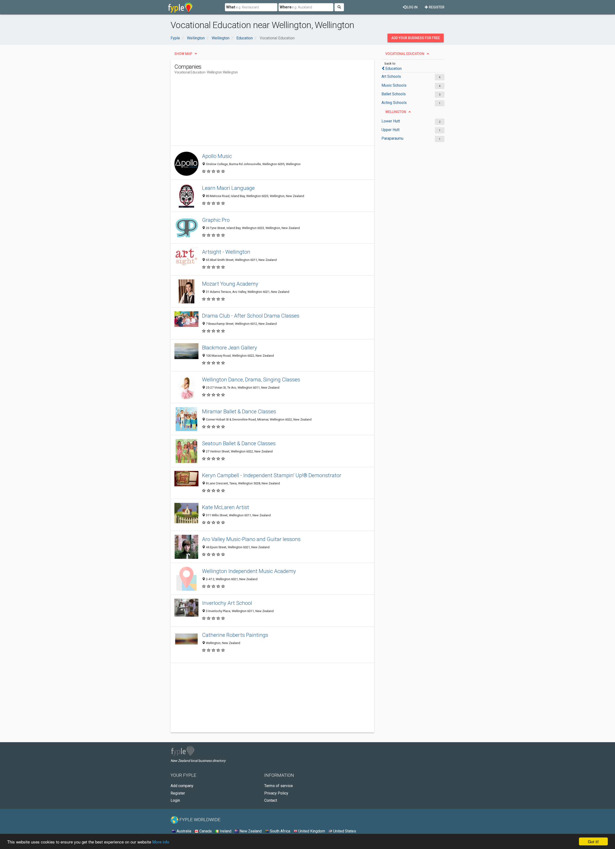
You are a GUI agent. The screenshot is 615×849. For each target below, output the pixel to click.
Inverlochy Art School (227, 603)
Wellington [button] (395, 112)
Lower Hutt (390, 121)
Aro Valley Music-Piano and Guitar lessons (251, 539)
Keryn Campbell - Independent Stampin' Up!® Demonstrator (271, 475)
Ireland (225, 831)
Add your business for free (415, 38)
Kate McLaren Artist (225, 507)
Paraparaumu (392, 138)
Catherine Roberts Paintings (235, 635)
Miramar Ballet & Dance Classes (239, 411)
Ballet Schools (393, 94)
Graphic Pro (216, 220)
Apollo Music (217, 156)
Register (436, 7)
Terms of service (278, 785)
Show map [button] (183, 54)
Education (393, 68)
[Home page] (180, 7)
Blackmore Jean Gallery (229, 347)
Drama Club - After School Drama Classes (250, 316)
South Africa (279, 831)
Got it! (593, 841)
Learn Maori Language (228, 188)
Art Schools (391, 76)
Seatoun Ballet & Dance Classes (239, 443)
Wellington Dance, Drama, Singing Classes (251, 379)
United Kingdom (311, 831)
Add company (182, 785)
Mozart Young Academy (230, 284)
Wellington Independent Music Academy (249, 571)
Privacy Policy (276, 793)
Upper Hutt (390, 129)
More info (160, 842)
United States (344, 831)
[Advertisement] (261, 112)
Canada (205, 831)
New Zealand (250, 831)
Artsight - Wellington (226, 252)
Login (175, 800)
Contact (270, 800)
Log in (412, 7)
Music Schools (393, 85)
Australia (183, 831)
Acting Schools (394, 102)
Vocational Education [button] (404, 54)
